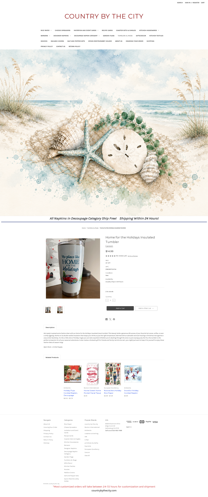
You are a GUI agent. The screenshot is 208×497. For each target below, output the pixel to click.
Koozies (44, 41)
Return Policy (74, 46)
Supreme (88, 446)
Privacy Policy (47, 46)
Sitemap (46, 443)
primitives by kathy (91, 443)
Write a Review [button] (133, 256)
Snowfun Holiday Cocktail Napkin (131, 391)
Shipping (150, 41)
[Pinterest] (114, 319)
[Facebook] (107, 319)
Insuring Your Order (134, 41)
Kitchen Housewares (148, 30)
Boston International (92, 427)
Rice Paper (45, 30)
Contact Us (60, 46)
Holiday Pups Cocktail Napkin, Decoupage (70, 392)
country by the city (91, 424)
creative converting (91, 433)
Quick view (71, 372)
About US (118, 41)
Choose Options (72, 376)
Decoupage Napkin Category (86, 36)
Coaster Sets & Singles (126, 30)
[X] (110, 319)
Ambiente (88, 430)
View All (87, 455)
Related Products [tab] (52, 357)
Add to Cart (93, 376)
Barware (44, 36)
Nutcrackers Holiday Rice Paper (112, 391)
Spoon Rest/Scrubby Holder (100, 41)
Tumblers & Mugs (125, 36)
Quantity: (109, 296)
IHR (86, 437)
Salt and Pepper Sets (76, 41)
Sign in (187, 3)
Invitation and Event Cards (85, 30)
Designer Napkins (61, 36)
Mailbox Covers (57, 41)
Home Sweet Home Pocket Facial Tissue (92, 391)
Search (180, 3)
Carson (87, 452)
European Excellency (92, 449)
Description (50, 327)
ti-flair (87, 440)
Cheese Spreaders (62, 30)
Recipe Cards (107, 30)
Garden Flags (108, 36)
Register (196, 3)
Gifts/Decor (141, 36)
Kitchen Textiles (156, 36)
